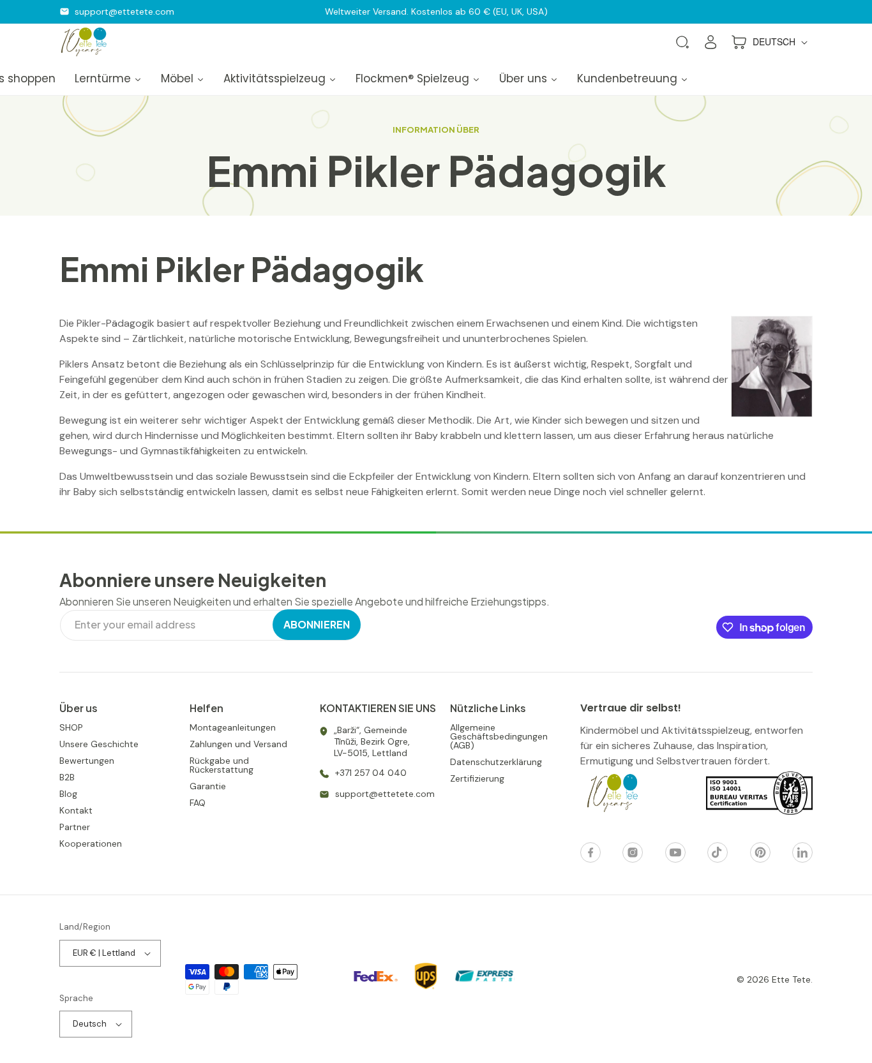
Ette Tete (791, 979)
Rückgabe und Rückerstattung (221, 765)
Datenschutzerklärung (496, 761)
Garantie (208, 786)
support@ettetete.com (124, 11)
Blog (68, 793)
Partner (74, 826)
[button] (682, 42)
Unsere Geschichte (99, 744)
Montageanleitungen (233, 727)
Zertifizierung (477, 778)
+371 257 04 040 (371, 772)
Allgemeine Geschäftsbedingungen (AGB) (499, 736)
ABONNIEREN (316, 624)
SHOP (71, 727)
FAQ (198, 802)
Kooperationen (90, 843)
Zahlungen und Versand (238, 744)
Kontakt (76, 810)
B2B (67, 777)
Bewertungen (86, 760)
